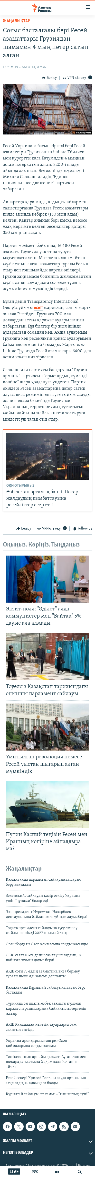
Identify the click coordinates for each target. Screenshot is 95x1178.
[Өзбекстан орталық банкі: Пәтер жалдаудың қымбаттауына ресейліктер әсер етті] (47, 456)
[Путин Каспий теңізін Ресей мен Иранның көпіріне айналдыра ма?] (47, 804)
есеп (38, 308)
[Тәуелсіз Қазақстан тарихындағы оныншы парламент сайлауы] (47, 656)
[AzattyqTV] (57, 1172)
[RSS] (63, 1126)
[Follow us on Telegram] (52, 1126)
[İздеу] (79, 1172)
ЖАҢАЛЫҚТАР (16, 21)
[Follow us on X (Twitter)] (18, 1126)
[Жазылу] (75, 1126)
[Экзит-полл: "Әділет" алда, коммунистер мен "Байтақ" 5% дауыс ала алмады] (47, 579)
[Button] (49, 78)
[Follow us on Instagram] (41, 1126)
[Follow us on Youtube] (30, 1126)
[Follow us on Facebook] (7, 1126)
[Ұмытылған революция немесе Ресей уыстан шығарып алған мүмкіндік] (47, 727)
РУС (35, 1172)
